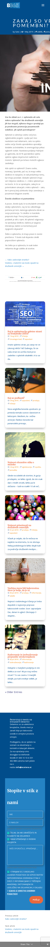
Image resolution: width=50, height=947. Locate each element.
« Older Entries (13, 692)
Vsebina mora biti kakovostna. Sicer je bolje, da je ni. (23, 589)
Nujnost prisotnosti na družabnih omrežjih (19, 526)
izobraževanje (15, 662)
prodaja (36, 400)
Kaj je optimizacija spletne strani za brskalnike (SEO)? (25, 332)
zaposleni (28, 339)
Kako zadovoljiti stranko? (16, 919)
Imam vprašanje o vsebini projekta (21, 841)
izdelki (39, 31)
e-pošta (38, 467)
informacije (36, 593)
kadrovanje (29, 662)
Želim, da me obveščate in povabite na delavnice (22, 834)
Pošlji (36, 899)
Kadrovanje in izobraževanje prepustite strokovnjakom (23, 655)
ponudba (13, 470)
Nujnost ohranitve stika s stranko (21, 463)
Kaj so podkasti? (16, 398)
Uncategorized (16, 339)
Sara (17, 31)
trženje (25, 336)
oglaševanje (27, 467)
